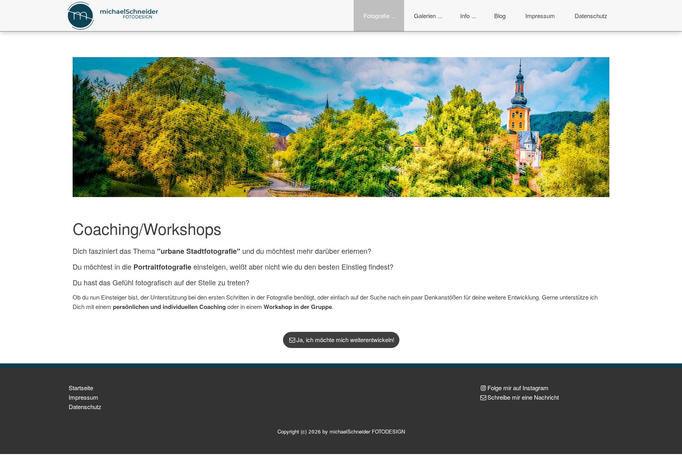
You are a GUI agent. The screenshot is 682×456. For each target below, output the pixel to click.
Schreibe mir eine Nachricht (523, 397)
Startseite (81, 387)
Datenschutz (591, 15)
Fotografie (376, 15)
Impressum (540, 15)
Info (465, 15)
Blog (500, 15)
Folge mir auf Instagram (518, 387)
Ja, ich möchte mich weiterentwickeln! (345, 339)
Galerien (425, 15)
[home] (114, 15)
